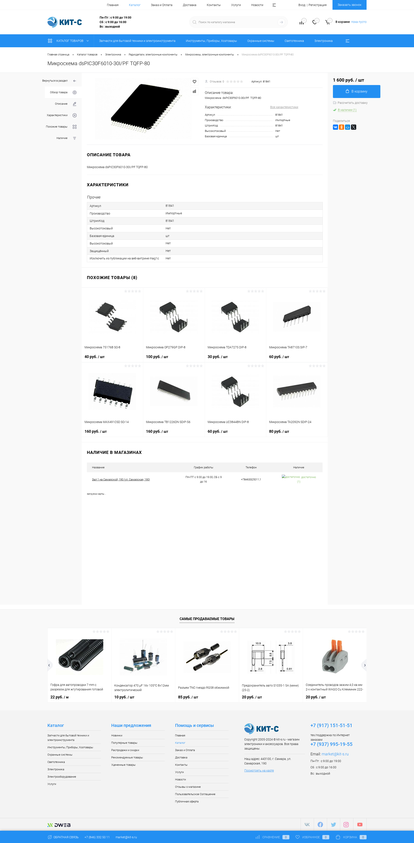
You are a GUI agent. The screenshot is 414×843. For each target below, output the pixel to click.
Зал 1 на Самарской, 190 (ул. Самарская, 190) (121, 479)
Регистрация (318, 5)
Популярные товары (124, 742)
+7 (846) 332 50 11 (97, 837)
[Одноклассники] (341, 127)
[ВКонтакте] (335, 127)
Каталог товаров (70, 41)
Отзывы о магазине (188, 786)
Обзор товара (58, 92)
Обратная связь (66, 837)
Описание (61, 103)
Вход (301, 5)
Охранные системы (59, 754)
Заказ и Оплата (161, 5)
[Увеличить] (143, 108)
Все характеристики (284, 107)
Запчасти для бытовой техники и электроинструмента (68, 738)
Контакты (214, 5)
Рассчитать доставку (353, 102)
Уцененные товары (123, 764)
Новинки (116, 735)
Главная (113, 5)
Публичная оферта (187, 801)
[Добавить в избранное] (194, 82)
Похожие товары (56, 126)
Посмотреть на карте (259, 770)
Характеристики (57, 115)
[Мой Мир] (347, 127)
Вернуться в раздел (54, 80)
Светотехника (56, 762)
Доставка (189, 5)
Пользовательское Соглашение (195, 794)
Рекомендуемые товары (127, 757)
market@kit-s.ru (335, 754)
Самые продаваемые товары (207, 619)
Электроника (55, 769)
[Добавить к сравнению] (194, 91)
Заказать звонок (349, 4)
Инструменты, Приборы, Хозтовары (70, 747)
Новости (257, 5)
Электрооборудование (61, 776)
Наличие (61, 138)
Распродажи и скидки (125, 750)
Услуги (236, 5)
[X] (353, 127)
